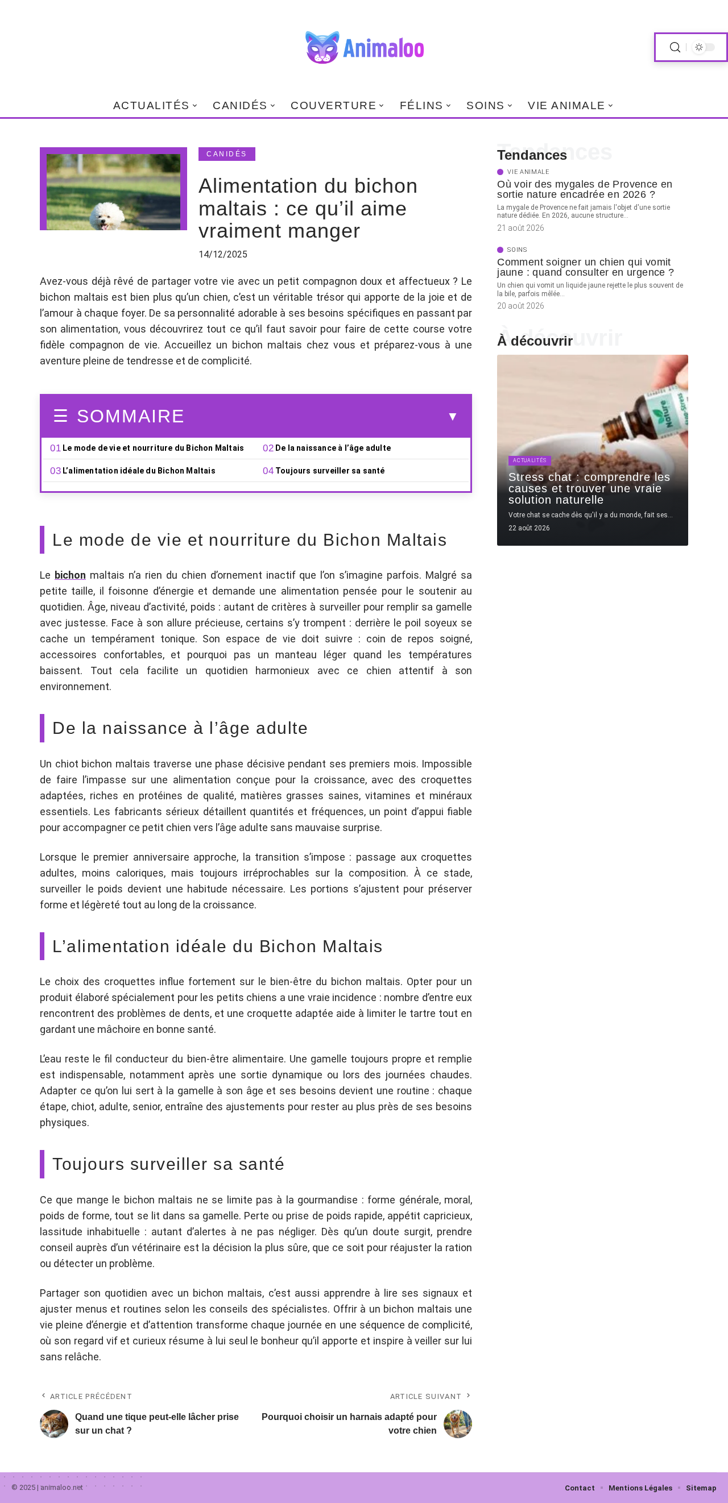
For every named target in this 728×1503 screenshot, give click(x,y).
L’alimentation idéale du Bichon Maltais (139, 470)
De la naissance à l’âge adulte (333, 447)
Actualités (530, 460)
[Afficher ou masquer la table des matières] (322, 417)
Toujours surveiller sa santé (330, 470)
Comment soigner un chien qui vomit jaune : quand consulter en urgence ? (585, 267)
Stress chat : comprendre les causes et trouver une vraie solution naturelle (589, 488)
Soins (517, 250)
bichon (70, 575)
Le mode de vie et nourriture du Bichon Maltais (153, 447)
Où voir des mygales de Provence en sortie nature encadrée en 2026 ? (585, 189)
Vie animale (528, 172)
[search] (675, 47)
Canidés (226, 154)
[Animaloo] (364, 47)
